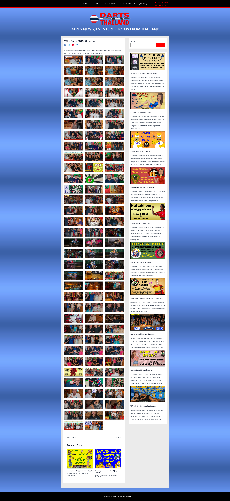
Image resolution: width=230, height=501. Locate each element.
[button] (100, 3)
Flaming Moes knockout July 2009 (106, 472)
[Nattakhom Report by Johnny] (147, 211)
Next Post (118, 437)
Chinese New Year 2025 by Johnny (142, 187)
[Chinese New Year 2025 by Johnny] (147, 175)
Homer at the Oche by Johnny (140, 151)
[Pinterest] (73, 45)
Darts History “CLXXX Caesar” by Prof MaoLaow (146, 298)
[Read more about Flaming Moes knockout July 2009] (108, 458)
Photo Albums (82, 473)
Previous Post (70, 437)
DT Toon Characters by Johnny (140, 112)
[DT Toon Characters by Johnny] (147, 100)
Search (132, 41)
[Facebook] (65, 45)
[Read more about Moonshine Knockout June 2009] (80, 458)
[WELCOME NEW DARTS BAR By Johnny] (147, 61)
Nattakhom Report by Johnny (140, 223)
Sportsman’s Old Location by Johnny (142, 334)
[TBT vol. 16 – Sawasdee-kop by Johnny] (147, 394)
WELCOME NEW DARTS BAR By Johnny (143, 73)
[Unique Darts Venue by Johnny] (147, 250)
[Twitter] (69, 45)
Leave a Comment (72, 473)
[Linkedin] (77, 45)
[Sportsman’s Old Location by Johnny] (147, 322)
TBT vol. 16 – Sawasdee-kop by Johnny (143, 406)
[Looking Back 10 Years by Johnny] (147, 358)
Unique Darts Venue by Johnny (140, 262)
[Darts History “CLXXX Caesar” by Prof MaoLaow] (147, 286)
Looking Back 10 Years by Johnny (141, 370)
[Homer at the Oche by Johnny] (147, 139)
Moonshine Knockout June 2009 (79, 471)
